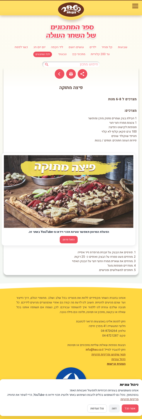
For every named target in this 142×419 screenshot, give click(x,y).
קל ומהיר (107, 47)
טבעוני (62, 54)
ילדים (92, 47)
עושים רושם (76, 47)
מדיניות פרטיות (129, 399)
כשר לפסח (21, 47)
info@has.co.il (94, 349)
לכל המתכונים (43, 54)
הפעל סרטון (69, 239)
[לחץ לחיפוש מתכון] (46, 64)
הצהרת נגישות (116, 364)
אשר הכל (130, 408)
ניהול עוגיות (118, 359)
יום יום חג (39, 47)
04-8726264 (109, 331)
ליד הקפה (57, 47)
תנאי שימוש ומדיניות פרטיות (109, 354)
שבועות (122, 47)
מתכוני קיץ (78, 54)
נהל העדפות (97, 408)
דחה (114, 408)
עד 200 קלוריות (100, 54)
